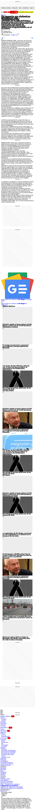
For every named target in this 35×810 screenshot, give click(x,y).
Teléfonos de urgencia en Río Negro (11, 787)
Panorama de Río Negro (8, 752)
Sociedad (3, 739)
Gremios (3, 719)
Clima (3, 741)
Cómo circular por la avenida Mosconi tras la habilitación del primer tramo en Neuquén (17, 617)
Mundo (3, 15)
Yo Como (4, 746)
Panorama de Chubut (7, 753)
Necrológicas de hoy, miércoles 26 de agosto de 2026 (17, 388)
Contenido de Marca (6, 764)
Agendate (5, 731)
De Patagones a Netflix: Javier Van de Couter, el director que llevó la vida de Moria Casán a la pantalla (17, 555)
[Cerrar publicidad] (1, 711)
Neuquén (15, 8)
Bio (2, 743)
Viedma (2, 774)
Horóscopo (4, 742)
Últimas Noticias (7, 716)
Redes (2, 729)
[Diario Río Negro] (9, 12)
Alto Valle (3, 769)
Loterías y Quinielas (6, 781)
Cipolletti (3, 773)
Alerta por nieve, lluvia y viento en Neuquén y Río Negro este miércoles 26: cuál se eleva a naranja (16, 638)
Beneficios (3, 791)
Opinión (2, 747)
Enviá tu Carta (5, 757)
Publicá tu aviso (5, 779)
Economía (3, 723)
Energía (2, 722)
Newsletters (6, 727)
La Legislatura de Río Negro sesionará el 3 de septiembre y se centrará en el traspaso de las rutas (17, 534)
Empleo (2, 777)
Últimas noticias (6, 8)
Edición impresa (5, 765)
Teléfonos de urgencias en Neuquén (11, 788)
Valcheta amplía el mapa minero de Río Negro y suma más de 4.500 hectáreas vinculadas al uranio (17, 325)
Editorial (4, 749)
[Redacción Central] (2, 30)
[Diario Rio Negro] (2, 797)
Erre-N (3, 735)
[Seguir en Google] (2, 39)
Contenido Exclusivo (6, 762)
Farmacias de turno (6, 783)
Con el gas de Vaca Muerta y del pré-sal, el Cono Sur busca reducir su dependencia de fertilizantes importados (16, 368)
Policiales (3, 758)
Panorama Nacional (7, 754)
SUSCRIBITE (25, 12)
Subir (3, 795)
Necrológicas (4, 780)
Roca (20, 8)
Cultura (2, 733)
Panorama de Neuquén (8, 750)
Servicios (3, 726)
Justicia (3, 720)
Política (2, 718)
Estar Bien (5, 738)
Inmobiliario (4, 761)
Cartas (3, 756)
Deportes (3, 732)
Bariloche (26, 8)
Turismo (2, 724)
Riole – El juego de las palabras (10, 784)
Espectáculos (5, 736)
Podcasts (3, 760)
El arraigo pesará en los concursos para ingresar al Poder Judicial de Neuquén (16, 346)
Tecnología (4, 745)
